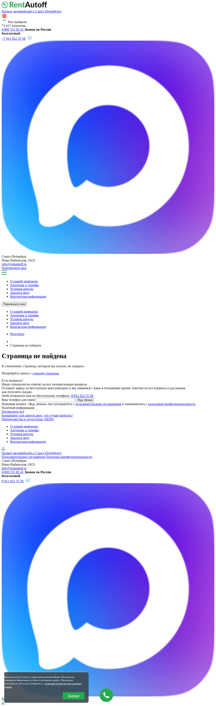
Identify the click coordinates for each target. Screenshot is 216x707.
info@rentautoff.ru (14, 264)
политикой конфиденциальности (172, 404)
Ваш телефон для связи (18, 400)
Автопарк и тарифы (24, 285)
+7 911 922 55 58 (14, 38)
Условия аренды (21, 289)
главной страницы (45, 373)
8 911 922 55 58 (13, 481)
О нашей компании (24, 281)
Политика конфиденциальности (69, 457)
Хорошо (73, 695)
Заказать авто (19, 292)
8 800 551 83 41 (13, 29)
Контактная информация (28, 296)
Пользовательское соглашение (24, 457)
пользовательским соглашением (98, 404)
